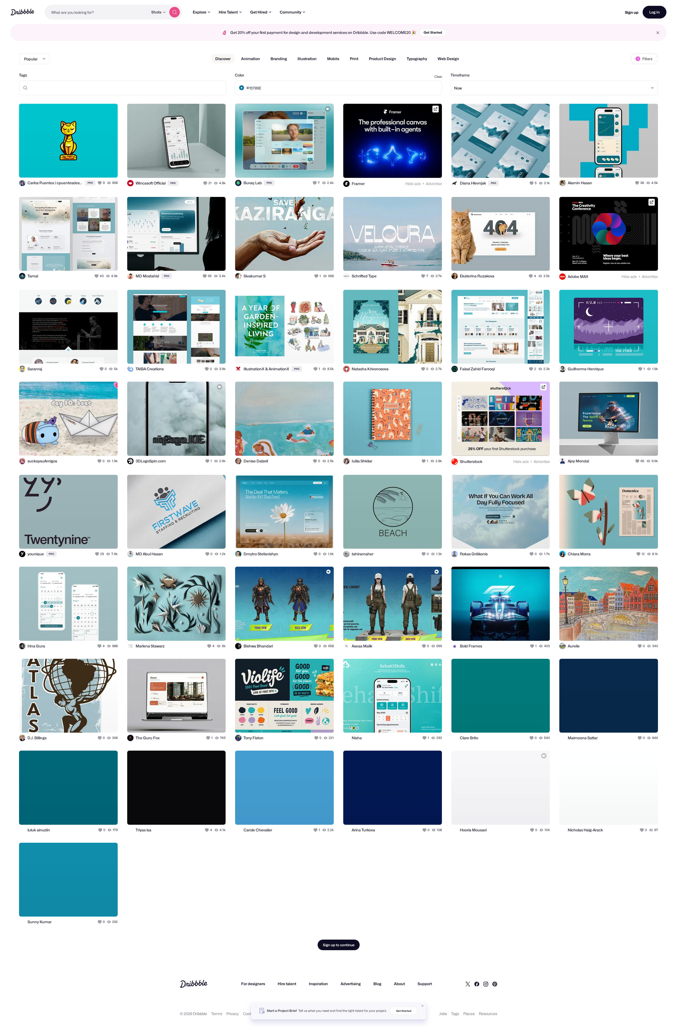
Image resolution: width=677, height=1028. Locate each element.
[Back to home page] (22, 12)
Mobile (333, 58)
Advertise (434, 183)
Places (469, 1013)
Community (290, 12)
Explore (199, 12)
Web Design (448, 58)
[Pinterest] (494, 983)
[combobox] (96, 12)
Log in (654, 12)
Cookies (250, 1013)
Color (239, 75)
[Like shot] (107, 167)
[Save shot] (97, 167)
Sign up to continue (338, 945)
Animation (250, 58)
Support (425, 983)
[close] (658, 33)
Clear (438, 77)
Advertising (351, 983)
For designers (253, 983)
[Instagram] (485, 983)
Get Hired (258, 12)
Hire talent (287, 983)
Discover (223, 58)
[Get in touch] (86, 167)
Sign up (631, 12)
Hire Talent (228, 12)
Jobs (443, 1013)
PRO (90, 182)
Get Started (433, 32)
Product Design (382, 58)
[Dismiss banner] (422, 1005)
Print (354, 58)
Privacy (232, 1013)
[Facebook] (476, 983)
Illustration (307, 58)
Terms (216, 1013)
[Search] (174, 12)
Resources (488, 1013)
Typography (417, 58)
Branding (279, 58)
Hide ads (413, 183)
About (399, 983)
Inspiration (318, 983)
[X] (467, 983)
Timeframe (460, 75)
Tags (23, 75)
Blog (377, 983)
